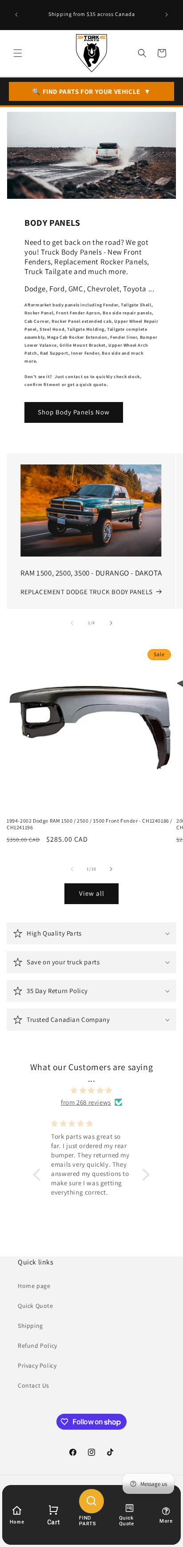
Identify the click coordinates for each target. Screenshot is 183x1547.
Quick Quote (35, 1306)
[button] (18, 53)
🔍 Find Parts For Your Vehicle (91, 91)
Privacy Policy (37, 1365)
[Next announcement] (166, 14)
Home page (34, 1286)
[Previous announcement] (16, 14)
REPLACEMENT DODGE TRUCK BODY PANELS (86, 592)
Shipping (30, 1326)
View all (91, 893)
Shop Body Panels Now (74, 412)
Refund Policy (37, 1346)
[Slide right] (111, 623)
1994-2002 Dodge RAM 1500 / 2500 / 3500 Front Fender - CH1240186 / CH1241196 (89, 824)
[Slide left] (72, 623)
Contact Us (33, 1385)
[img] (91, 1090)
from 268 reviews (86, 1102)
